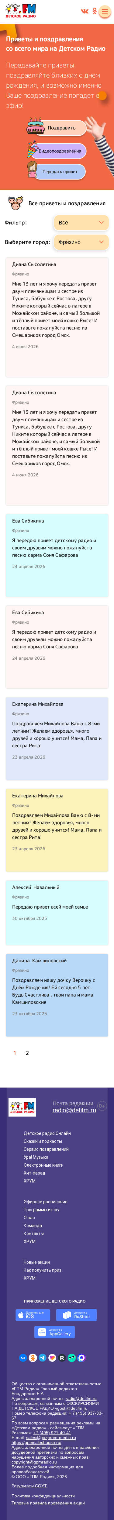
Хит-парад (34, 1173)
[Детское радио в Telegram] (43, 1358)
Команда (33, 1225)
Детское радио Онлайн (47, 1133)
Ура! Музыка (36, 1157)
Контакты (34, 1233)
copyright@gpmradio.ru (34, 1462)
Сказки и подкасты (43, 1141)
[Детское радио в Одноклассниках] (33, 1358)
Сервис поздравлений (46, 1149)
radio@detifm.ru (74, 1110)
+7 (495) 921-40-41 (52, 1432)
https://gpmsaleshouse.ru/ (36, 1442)
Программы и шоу (41, 1209)
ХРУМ (30, 1181)
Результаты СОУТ (29, 1485)
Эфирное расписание (45, 1201)
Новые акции (37, 1262)
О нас (29, 1217)
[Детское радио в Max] (81, 1358)
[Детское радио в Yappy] (72, 1358)
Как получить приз (42, 1270)
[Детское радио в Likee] (52, 1358)
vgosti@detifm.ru (71, 1408)
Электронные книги (44, 1165)
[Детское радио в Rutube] (62, 1358)
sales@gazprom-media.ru (51, 1437)
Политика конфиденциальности (43, 1495)
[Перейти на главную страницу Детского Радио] (20, 12)
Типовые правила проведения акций (48, 1502)
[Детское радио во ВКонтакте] (23, 1358)
